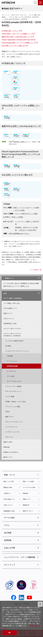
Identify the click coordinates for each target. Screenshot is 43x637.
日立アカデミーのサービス (19, 15)
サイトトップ (5, 15)
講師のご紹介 (7, 442)
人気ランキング (8, 318)
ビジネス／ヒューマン (12, 432)
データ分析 (10, 376)
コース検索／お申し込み (11, 303)
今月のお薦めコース (10, 308)
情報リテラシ (9, 417)
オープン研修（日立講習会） (13, 298)
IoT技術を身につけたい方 (11, 31)
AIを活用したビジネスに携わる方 (14, 46)
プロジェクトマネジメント (14, 422)
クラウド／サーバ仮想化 (13, 386)
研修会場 (6, 447)
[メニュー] (40, 2)
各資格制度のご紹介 (10, 323)
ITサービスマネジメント (13, 391)
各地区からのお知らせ (10, 452)
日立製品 (8, 346)
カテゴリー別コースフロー (12, 328)
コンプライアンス (11, 427)
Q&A (5, 293)
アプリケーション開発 (12, 406)
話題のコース (7, 313)
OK (9, 633)
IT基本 (7, 412)
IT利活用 (10, 356)
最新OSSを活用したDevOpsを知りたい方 (17, 37)
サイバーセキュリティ (14, 381)
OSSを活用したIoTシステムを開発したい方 (17, 34)
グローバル (9, 437)
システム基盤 (9, 396)
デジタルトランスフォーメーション (17, 351)
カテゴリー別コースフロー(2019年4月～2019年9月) (24, 17)
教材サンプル (7, 457)
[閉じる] (40, 604)
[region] (21, 619)
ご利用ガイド (8, 278)
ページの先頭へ (34, 270)
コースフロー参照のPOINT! (14, 341)
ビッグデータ (11, 371)
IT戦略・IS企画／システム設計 (15, 401)
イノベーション (12, 361)
